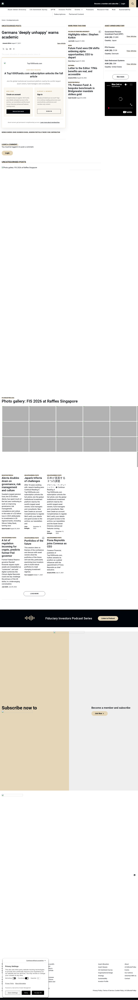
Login (123, 4)
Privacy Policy (97, 990)
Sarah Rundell (72, 98)
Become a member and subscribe (106, 4)
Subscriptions (60, 14)
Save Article (61, 43)
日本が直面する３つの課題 (56, 479)
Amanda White (7, 43)
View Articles (131, 36)
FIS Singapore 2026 (8, 397)
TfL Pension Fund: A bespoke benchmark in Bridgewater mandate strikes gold (81, 90)
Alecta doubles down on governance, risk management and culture (11, 484)
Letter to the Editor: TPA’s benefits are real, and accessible (82, 71)
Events (77, 10)
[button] (132, 3)
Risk (114, 10)
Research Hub (103, 10)
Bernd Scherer (7, 132)
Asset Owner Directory (17, 10)
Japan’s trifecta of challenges (33, 479)
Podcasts (90, 10)
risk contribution (53, 132)
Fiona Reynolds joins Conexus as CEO (57, 543)
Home (3, 20)
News (70, 45)
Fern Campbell (28, 575)
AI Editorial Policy (130, 990)
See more (120, 77)
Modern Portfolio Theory (38, 132)
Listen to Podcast (108, 618)
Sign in (49, 111)
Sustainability (124, 10)
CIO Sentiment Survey (38, 10)
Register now (18, 111)
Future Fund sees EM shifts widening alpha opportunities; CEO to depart (83, 53)
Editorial (71, 65)
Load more (34, 593)
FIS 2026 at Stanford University (78, 31)
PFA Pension (110, 47)
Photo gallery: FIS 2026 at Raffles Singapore (40, 401)
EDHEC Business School (20, 132)
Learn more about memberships (50, 122)
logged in (15, 147)
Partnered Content (76, 14)
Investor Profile (65, 10)
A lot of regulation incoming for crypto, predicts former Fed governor (11, 548)
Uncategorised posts (11, 26)
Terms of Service (108, 990)
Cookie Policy (119, 990)
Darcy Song (71, 61)
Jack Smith (71, 41)
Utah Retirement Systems (115, 61)
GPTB (53, 10)
